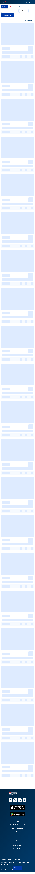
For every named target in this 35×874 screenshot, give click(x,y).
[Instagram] (15, 800)
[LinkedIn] (20, 800)
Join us (17, 837)
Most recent (28, 20)
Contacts (17, 831)
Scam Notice (17, 849)
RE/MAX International (17, 825)
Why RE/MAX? (17, 840)
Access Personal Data (17, 862)
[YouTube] (24, 800)
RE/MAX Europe (17, 828)
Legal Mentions (17, 845)
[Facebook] (10, 800)
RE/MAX (17, 821)
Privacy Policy (6, 860)
